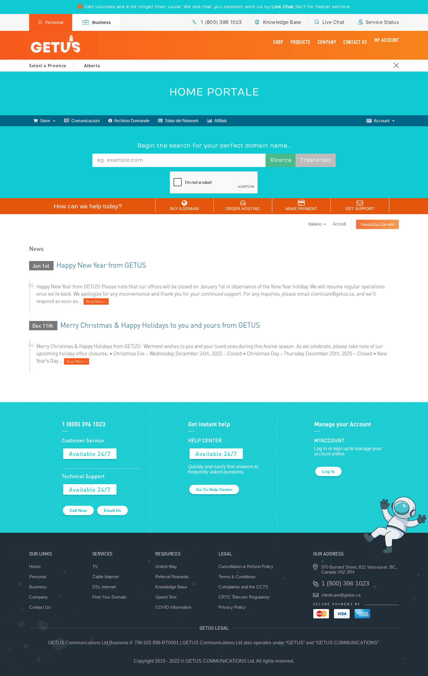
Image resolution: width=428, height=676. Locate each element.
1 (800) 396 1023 (221, 22)
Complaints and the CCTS (243, 586)
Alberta (92, 65)
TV (95, 566)
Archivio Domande (130, 120)
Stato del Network (180, 120)
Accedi (339, 223)
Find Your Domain (109, 597)
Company (327, 42)
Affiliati (219, 120)
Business (101, 22)
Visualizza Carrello (377, 224)
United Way (166, 566)
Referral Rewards (172, 576)
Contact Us (355, 42)
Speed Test (165, 597)
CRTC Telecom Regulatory (244, 597)
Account (382, 120)
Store (45, 120)
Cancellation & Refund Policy (245, 566)
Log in (328, 471)
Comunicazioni (84, 120)
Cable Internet (105, 576)
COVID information (173, 607)
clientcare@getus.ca (340, 594)
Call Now (78, 510)
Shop (278, 42)
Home (35, 566)
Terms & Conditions (237, 576)
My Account (386, 40)
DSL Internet (104, 586)
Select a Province (47, 65)
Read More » (96, 301)
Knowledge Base (282, 22)
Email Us (112, 510)
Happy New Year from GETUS (101, 264)
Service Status (382, 22)
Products (300, 42)
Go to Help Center (214, 489)
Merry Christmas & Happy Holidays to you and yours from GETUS (160, 324)
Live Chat (334, 22)
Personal (54, 22)
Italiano (315, 223)
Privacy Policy (232, 607)
